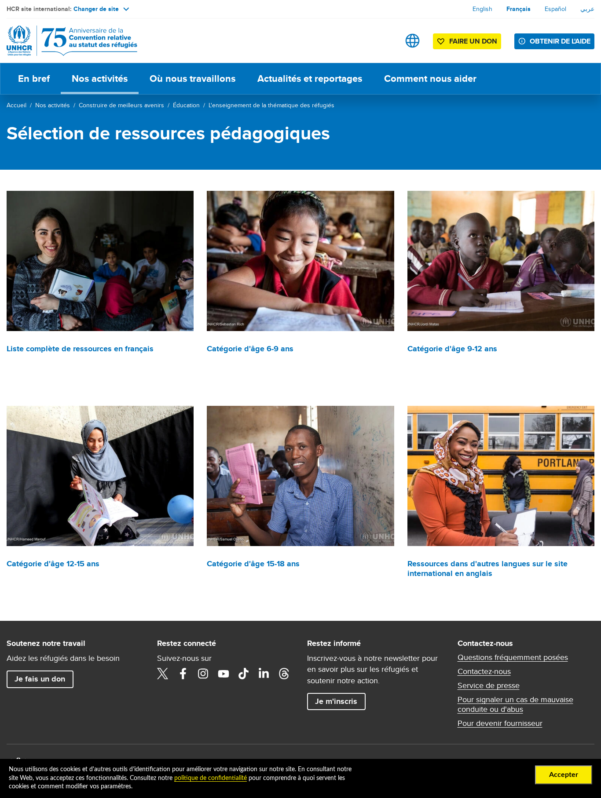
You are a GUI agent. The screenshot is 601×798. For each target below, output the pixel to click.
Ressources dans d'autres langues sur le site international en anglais (487, 568)
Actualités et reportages (309, 78)
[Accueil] (68, 40)
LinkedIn (264, 673)
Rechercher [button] (384, 40)
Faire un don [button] (473, 41)
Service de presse (489, 685)
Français (518, 8)
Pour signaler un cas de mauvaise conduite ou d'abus (515, 704)
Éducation (186, 105)
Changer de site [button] (96, 8)
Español (555, 8)
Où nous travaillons (192, 78)
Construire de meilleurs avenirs (121, 105)
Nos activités (100, 78)
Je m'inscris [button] (336, 701)
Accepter (563, 774)
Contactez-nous (484, 671)
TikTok (243, 673)
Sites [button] (412, 40)
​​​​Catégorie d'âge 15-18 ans (253, 563)
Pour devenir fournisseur (500, 723)
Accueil (16, 105)
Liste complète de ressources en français (80, 348)
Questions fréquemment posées (513, 657)
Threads (284, 673)
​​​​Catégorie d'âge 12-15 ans (53, 563)
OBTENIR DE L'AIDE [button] (560, 41)
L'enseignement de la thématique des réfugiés (271, 105)
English (482, 8)
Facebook (183, 673)
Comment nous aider (430, 78)
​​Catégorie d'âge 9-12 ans (452, 348)
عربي (587, 8)
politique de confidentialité (210, 778)
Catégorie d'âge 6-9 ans (250, 348)
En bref (34, 78)
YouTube (223, 673)
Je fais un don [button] (40, 679)
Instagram (203, 673)
